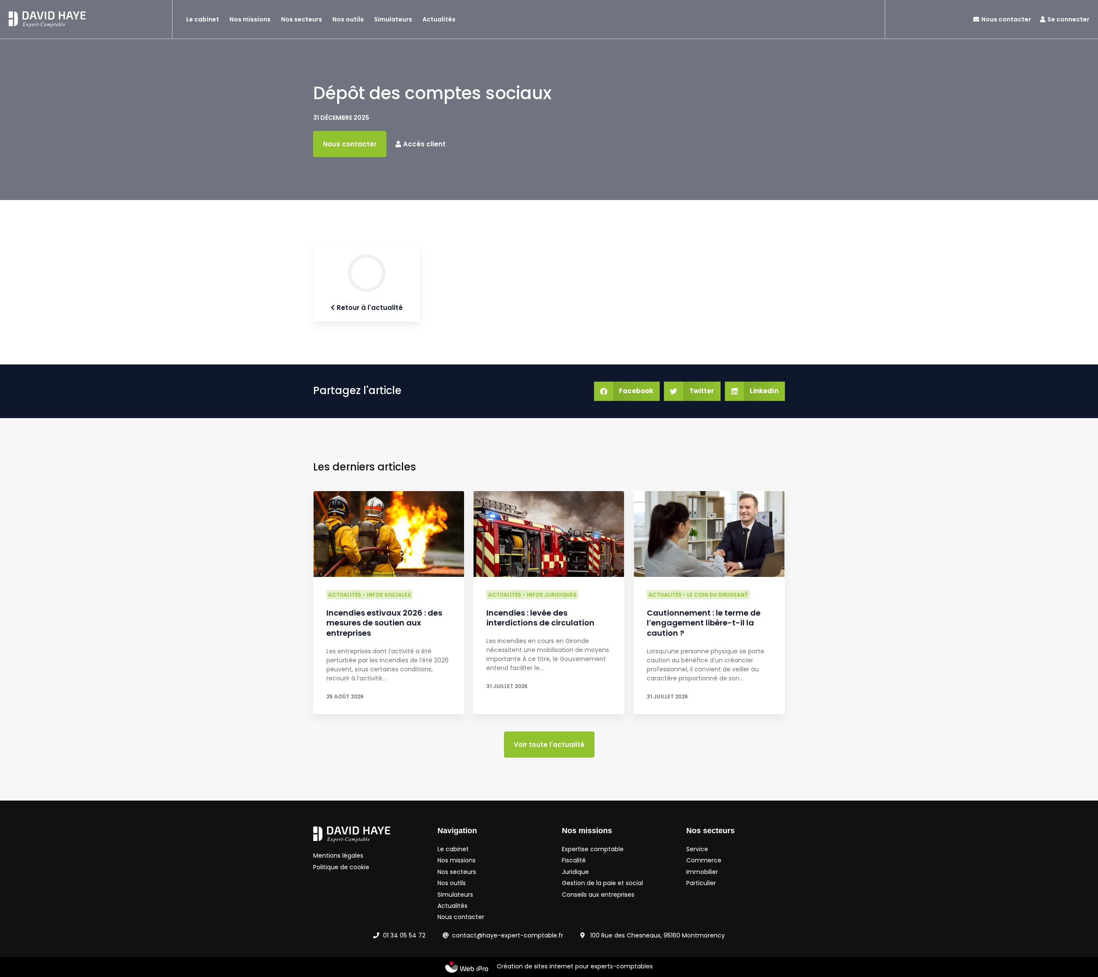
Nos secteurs (301, 19)
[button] (627, 391)
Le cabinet (202, 19)
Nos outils (348, 19)
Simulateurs (393, 19)
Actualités (438, 19)
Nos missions (250, 19)
